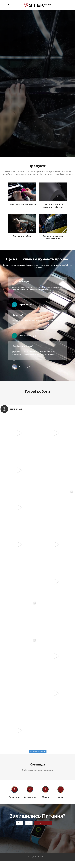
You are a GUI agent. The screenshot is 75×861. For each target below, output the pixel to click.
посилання (37, 267)
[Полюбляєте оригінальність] (56, 519)
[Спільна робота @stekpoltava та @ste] (19, 482)
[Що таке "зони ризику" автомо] (56, 631)
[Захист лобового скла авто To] (56, 593)
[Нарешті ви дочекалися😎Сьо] (19, 668)
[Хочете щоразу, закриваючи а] (56, 556)
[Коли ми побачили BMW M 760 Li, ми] (19, 742)
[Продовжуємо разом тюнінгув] (56, 705)
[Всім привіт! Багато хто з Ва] (56, 482)
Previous (5, 807)
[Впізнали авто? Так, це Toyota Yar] (19, 519)
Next (70, 807)
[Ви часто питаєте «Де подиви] (56, 742)
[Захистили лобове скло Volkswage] (19, 445)
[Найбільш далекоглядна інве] (19, 631)
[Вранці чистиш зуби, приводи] (19, 556)
